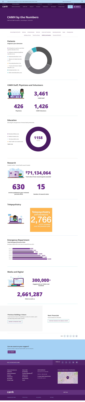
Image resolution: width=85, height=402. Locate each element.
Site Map (51, 397)
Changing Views (70, 32)
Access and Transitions (46, 32)
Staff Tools (65, 392)
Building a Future (27, 35)
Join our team (40, 4)
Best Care (38, 32)
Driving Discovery (31, 32)
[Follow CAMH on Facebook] (63, 362)
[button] (15, 6)
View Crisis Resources (67, 1)
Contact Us (4, 4)
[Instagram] (73, 362)
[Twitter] (66, 362)
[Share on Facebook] (65, 336)
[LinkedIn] (70, 362)
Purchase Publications (26, 373)
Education (9, 375)
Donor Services (25, 378)
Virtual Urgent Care (61, 4)
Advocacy (24, 32)
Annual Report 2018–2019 (15, 32)
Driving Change (10, 380)
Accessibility (70, 4)
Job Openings (25, 371)
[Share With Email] (74, 336)
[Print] (77, 336)
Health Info (9, 371)
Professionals (9, 376)
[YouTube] (77, 362)
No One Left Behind (15, 4)
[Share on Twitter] (68, 336)
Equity (64, 32)
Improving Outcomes (57, 32)
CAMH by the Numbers (46, 35)
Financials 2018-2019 (57, 35)
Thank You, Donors (36, 35)
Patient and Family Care (12, 370)
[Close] (82, 1)
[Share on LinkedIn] (71, 336)
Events (23, 380)
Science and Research (11, 373)
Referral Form (50, 4)
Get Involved (9, 378)
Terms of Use (24, 397)
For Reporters (25, 376)
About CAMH (25, 370)
